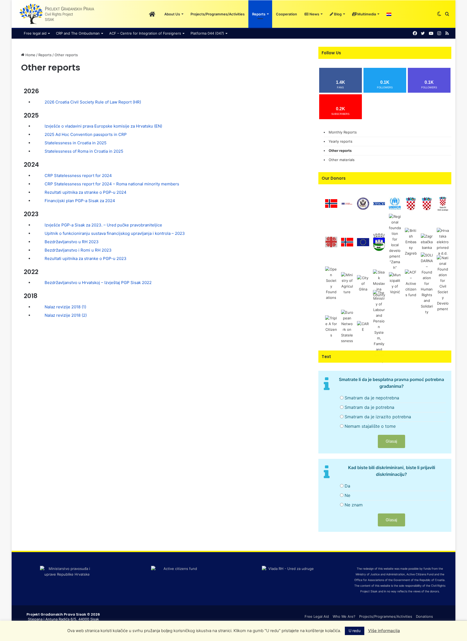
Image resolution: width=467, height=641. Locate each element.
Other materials (342, 160)
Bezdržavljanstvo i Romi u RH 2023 (78, 250)
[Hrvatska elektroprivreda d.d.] (443, 242)
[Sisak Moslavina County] (379, 283)
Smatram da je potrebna (369, 407)
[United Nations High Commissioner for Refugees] (395, 203)
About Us (172, 14)
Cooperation (286, 14)
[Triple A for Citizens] (331, 326)
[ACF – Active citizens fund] (411, 283)
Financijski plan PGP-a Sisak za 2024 (80, 200)
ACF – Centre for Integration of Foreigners (145, 33)
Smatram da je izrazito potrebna (378, 416)
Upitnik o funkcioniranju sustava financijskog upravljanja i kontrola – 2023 (115, 233)
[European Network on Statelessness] (347, 326)
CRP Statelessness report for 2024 (78, 175)
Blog (337, 14)
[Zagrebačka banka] (427, 242)
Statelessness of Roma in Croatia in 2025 (84, 151)
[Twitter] (423, 33)
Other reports (340, 150)
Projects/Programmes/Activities (218, 14)
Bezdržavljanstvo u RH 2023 (72, 241)
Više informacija (384, 630)
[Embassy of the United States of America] (363, 203)
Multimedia (366, 14)
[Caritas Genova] (331, 242)
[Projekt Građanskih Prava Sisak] (56, 14)
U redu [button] (355, 630)
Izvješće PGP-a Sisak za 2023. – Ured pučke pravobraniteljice (103, 225)
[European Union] (363, 242)
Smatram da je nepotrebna (372, 397)
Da (347, 486)
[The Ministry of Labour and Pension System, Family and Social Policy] (379, 326)
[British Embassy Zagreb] (411, 242)
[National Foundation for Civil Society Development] (443, 283)
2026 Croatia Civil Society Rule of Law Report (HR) (93, 102)
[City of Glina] (363, 283)
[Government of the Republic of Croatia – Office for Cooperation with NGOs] (443, 203)
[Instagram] (439, 33)
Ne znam (354, 505)
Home (29, 55)
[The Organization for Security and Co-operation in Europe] (379, 203)
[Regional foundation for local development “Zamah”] (395, 242)
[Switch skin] (439, 14)
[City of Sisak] (379, 242)
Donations (424, 616)
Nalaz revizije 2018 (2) (66, 315)
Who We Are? (344, 616)
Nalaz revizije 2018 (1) (65, 306)
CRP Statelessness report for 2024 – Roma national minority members (112, 183)
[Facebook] (415, 33)
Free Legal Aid (317, 616)
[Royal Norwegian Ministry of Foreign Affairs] (331, 203)
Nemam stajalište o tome (370, 426)
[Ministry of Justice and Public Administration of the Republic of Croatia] (427, 203)
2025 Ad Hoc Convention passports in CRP (86, 134)
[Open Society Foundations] (331, 283)
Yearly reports (340, 141)
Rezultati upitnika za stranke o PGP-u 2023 (85, 258)
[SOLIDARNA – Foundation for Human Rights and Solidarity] (427, 283)
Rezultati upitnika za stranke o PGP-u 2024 (85, 192)
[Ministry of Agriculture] (347, 283)
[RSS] (447, 33)
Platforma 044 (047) (207, 33)
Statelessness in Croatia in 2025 (75, 142)
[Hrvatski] (389, 14)
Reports (258, 14)
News (314, 14)
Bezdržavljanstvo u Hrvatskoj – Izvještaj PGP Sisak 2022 (98, 282)
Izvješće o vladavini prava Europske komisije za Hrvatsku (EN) (103, 126)
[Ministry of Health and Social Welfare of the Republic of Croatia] (411, 203)
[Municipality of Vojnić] (395, 283)
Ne (347, 495)
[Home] (152, 14)
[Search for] (447, 14)
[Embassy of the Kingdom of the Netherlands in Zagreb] (347, 203)
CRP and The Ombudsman (78, 33)
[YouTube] (431, 33)
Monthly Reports (343, 132)
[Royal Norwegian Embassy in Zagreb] (347, 242)
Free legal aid (35, 33)
